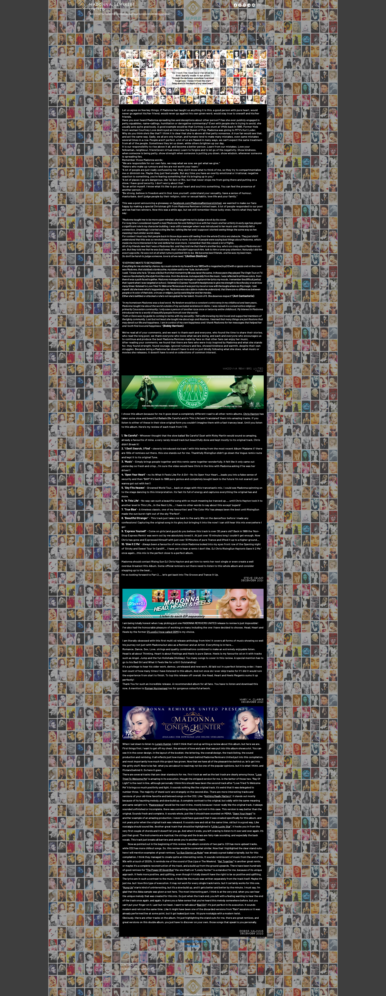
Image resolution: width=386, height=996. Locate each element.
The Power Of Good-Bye (160, 870)
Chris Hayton (251, 413)
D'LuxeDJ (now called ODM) (163, 631)
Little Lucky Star (221, 826)
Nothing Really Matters (217, 796)
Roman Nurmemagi (156, 688)
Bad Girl (201, 904)
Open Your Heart (242, 813)
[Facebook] (235, 5)
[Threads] (240, 5)
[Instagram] (244, 5)
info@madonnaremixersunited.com (139, 968)
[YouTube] (253, 5)
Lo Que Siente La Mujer (190, 852)
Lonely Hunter (163, 744)
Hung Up (128, 887)
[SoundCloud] (249, 5)
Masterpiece (156, 804)
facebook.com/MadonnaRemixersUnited (197, 203)
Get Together (225, 861)
